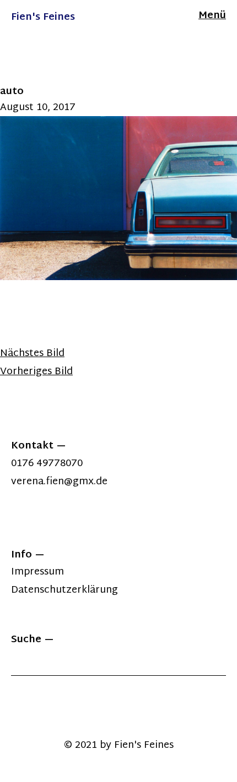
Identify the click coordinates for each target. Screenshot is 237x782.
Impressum (37, 572)
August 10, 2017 (38, 108)
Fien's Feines (43, 17)
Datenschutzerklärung (64, 590)
